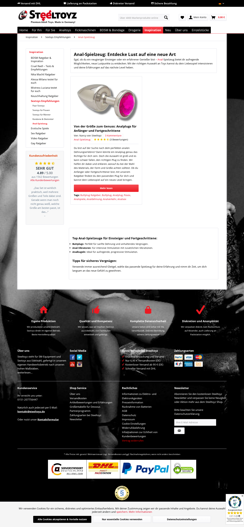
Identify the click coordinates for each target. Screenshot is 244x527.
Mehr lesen (106, 188)
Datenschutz (129, 415)
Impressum (128, 419)
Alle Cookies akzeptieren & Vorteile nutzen (62, 519)
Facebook (72, 357)
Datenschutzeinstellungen (182, 519)
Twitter (79, 357)
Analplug (118, 195)
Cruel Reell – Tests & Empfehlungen (42, 67)
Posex (127, 195)
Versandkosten (78, 398)
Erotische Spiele (40, 128)
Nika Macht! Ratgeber (43, 74)
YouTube (72, 364)
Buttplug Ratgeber (90, 195)
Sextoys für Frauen (41, 110)
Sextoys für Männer (42, 114)
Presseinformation (132, 402)
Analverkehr (109, 199)
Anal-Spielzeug (40, 123)
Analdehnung (94, 199)
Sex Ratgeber (38, 133)
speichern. (122, 511)
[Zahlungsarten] (199, 361)
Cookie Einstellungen (134, 423)
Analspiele (79, 199)
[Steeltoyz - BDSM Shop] (53, 18)
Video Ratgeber (39, 138)
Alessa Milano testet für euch (44, 81)
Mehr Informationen (140, 511)
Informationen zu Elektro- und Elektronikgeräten (139, 396)
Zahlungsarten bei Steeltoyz (85, 415)
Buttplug (107, 195)
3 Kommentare (113, 135)
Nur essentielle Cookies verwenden (122, 519)
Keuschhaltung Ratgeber (44, 96)
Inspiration (36, 52)
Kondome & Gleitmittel (43, 119)
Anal (160, 59)
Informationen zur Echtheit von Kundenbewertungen (140, 434)
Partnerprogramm (80, 410)
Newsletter (76, 419)
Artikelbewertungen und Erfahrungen (91, 402)
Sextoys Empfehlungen (45, 101)
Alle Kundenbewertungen (44, 180)
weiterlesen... (25, 372)
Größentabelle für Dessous (85, 406)
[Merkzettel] (182, 17)
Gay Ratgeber (38, 143)
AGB (124, 410)
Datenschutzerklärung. (187, 413)
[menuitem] (143, 17)
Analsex (122, 199)
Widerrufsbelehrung (133, 427)
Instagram (79, 364)
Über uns (75, 394)
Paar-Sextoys (39, 105)
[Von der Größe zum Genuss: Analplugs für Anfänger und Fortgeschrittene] (107, 101)
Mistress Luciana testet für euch (44, 89)
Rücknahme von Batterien (137, 406)
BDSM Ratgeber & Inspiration (41, 59)
